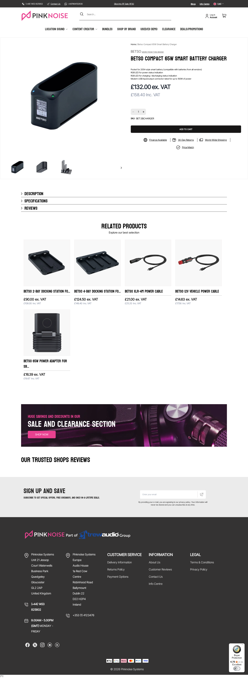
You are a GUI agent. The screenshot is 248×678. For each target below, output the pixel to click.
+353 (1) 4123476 (83, 615)
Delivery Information (119, 562)
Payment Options (117, 576)
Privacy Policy (198, 569)
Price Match (188, 147)
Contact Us (55, 4)
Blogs (193, 4)
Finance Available (158, 139)
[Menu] (243, 645)
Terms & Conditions (202, 562)
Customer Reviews (160, 569)
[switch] (236, 669)
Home (133, 44)
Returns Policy (116, 569)
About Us (154, 562)
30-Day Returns (186, 139)
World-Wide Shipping (216, 139)
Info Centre (204, 4)
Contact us (156, 576)
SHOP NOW (41, 434)
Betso (147, 51)
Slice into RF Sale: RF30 (124, 4)
